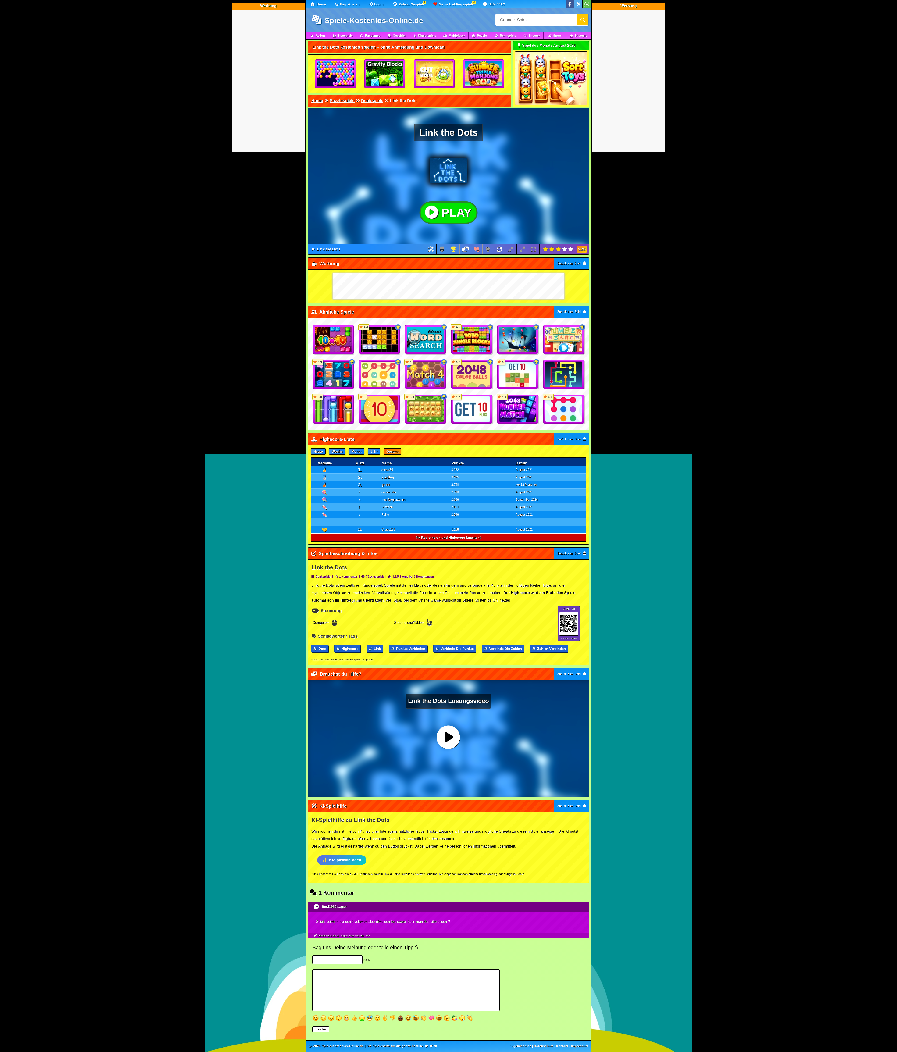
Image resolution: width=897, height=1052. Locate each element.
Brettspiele (345, 35)
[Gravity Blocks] (385, 74)
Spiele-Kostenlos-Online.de (373, 20)
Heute (318, 451)
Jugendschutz (520, 1046)
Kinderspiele (427, 35)
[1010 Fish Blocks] (518, 339)
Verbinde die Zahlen (505, 649)
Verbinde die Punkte (457, 649)
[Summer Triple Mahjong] (484, 74)
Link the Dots (329, 249)
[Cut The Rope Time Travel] (434, 74)
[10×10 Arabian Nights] (333, 339)
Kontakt (562, 1046)
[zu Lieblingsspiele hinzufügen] (476, 249)
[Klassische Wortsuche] (426, 339)
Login (378, 4)
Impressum (579, 1046)
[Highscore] (453, 249)
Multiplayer (457, 35)
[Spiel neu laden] (499, 249)
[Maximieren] (522, 249)
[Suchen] (582, 20)
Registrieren (349, 4)
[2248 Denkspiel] (380, 374)
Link (377, 649)
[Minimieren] (510, 249)
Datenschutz (543, 1046)
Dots (321, 649)
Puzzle (482, 35)
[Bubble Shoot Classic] (336, 74)
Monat (357, 451)
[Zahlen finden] (564, 339)
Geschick (399, 35)
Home (321, 4)
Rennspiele (508, 35)
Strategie (580, 35)
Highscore (349, 649)
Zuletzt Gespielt (411, 4)
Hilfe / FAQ (496, 4)
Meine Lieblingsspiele (456, 4)
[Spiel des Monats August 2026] (551, 104)
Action (320, 35)
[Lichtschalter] (488, 249)
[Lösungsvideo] (465, 249)
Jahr (373, 451)
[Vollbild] (534, 249)
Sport (557, 35)
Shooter (534, 35)
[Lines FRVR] (564, 374)
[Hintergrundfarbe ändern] (442, 249)
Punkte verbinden (410, 649)
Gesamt (392, 451)
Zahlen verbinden (551, 649)
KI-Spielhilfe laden (345, 860)
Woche (337, 451)
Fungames (372, 35)
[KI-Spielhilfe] (431, 249)
